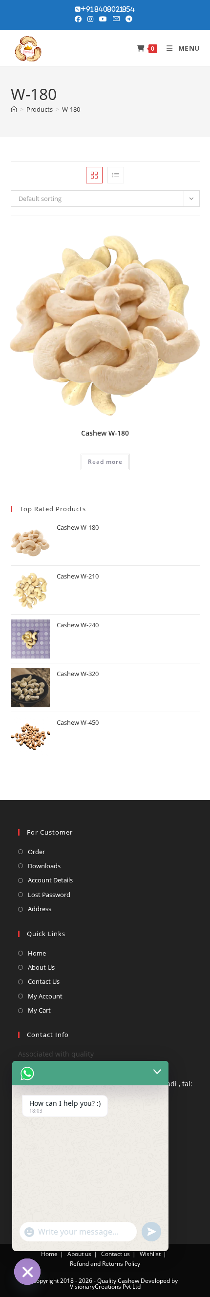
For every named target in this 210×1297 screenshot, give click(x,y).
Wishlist (150, 1254)
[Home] (14, 109)
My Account (45, 996)
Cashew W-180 (105, 433)
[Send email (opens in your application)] (116, 19)
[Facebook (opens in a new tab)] (79, 19)
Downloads (44, 865)
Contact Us (44, 981)
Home (37, 953)
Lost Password (49, 894)
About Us (41, 967)
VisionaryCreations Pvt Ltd (105, 1286)
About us (79, 1254)
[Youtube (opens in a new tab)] (103, 19)
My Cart (39, 1010)
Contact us (115, 1254)
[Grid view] (94, 175)
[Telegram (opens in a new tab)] (129, 19)
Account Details (50, 880)
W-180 (71, 109)
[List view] (115, 175)
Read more (105, 462)
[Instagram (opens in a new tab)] (90, 19)
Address (39, 908)
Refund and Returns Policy (105, 1263)
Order (36, 851)
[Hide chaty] (27, 1271)
